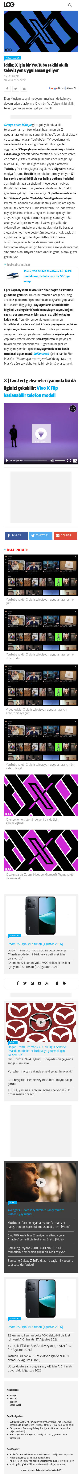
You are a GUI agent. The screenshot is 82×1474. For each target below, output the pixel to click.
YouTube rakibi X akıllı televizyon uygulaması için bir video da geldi (40, 766)
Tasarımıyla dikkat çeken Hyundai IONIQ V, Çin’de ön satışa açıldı (42, 1425)
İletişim (13, 1402)
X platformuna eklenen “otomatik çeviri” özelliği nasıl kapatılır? (41, 1455)
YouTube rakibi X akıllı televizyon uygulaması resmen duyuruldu (40, 656)
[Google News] (62, 88)
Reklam (13, 1399)
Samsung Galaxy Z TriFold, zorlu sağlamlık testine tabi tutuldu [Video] (40, 1262)
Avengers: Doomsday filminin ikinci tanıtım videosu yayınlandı (36, 1212)
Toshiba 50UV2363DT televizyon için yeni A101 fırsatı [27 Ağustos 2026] (38, 1358)
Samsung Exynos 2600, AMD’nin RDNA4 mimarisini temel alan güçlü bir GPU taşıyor (36, 1250)
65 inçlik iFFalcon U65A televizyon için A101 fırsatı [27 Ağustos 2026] (40, 1348)
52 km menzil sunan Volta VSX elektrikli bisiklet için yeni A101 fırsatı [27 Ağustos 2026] (39, 965)
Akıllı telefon (12, 58)
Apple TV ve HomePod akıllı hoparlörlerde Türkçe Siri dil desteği (42, 1461)
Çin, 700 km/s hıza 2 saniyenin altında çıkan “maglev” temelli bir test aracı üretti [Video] (37, 1237)
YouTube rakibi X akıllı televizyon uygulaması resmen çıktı (40, 601)
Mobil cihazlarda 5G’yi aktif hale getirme (30, 1458)
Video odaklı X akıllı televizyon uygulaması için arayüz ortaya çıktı (36, 711)
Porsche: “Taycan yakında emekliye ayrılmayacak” (40, 1071)
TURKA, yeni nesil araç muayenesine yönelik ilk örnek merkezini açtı (39, 1092)
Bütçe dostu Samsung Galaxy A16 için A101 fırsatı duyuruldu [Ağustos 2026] (40, 1368)
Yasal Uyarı (15, 1405)
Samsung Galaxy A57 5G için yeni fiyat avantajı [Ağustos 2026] (41, 1422)
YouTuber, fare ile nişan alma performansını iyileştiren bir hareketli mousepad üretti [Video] (39, 1225)
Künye (13, 1395)
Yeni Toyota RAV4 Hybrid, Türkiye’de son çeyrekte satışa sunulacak (40, 1061)
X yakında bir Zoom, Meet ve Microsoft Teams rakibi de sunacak (40, 876)
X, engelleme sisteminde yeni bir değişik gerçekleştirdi (32, 821)
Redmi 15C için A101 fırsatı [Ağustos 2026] (35, 944)
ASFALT (13, 1043)
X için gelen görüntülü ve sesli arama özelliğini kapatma (37, 1464)
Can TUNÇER (11, 76)
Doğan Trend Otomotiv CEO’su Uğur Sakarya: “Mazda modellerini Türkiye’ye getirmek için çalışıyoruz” (37, 954)
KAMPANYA (14, 936)
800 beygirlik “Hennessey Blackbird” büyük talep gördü (40, 1082)
